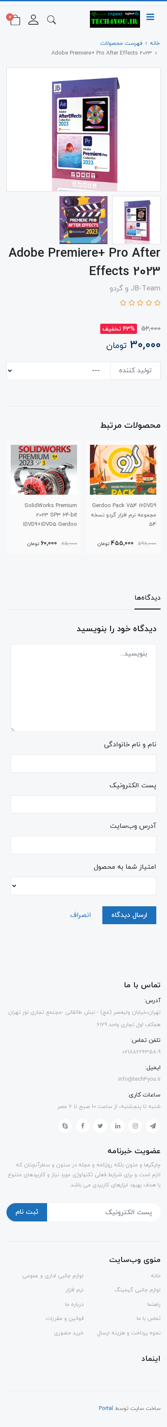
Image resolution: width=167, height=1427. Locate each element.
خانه (156, 1276)
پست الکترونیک (133, 785)
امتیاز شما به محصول (125, 867)
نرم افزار (75, 1290)
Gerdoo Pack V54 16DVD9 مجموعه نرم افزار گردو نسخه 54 (123, 515)
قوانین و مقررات (64, 1319)
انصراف (80, 915)
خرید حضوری (69, 1333)
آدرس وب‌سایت (133, 826)
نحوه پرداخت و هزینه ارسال (129, 1333)
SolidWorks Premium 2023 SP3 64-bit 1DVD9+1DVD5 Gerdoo (50, 515)
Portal (106, 1408)
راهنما (154, 1304)
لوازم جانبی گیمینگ (137, 1290)
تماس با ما (149, 1319)
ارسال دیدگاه (129, 915)
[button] (51, 19)
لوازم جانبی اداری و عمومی (53, 1276)
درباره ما (74, 1304)
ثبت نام (26, 1212)
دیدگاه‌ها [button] (147, 598)
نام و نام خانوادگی (130, 744)
